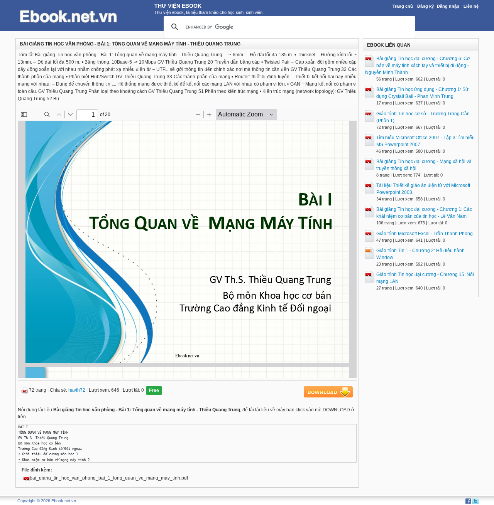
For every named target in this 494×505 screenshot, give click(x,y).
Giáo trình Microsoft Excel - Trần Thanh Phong (424, 233)
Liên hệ (471, 6)
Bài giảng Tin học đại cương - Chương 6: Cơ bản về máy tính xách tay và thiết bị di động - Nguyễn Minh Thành (417, 65)
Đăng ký (425, 6)
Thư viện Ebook (177, 6)
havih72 (76, 390)
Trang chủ (402, 6)
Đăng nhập (448, 6)
